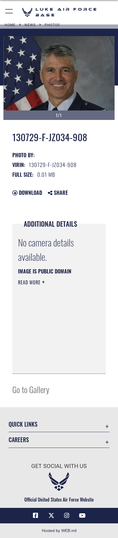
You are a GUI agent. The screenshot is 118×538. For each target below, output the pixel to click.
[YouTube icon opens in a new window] (82, 515)
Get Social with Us (59, 466)
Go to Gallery (30, 389)
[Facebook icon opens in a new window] (35, 515)
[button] (9, 12)
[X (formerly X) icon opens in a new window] (51, 515)
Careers (19, 440)
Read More (30, 282)
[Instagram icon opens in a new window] (66, 515)
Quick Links (23, 424)
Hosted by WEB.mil (59, 530)
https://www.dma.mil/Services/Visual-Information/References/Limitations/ (53, 363)
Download (29, 192)
